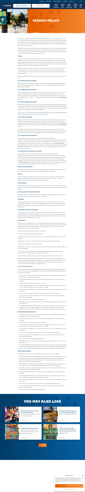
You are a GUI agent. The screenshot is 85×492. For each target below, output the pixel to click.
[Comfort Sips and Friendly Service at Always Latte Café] (61, 432)
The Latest (41, 1)
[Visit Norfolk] (7, 5)
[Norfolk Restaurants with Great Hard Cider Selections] (23, 414)
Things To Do (69, 7)
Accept (69, 485)
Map (80, 7)
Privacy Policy (72, 489)
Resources (48, 1)
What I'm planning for (22, 5)
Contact (71, 1)
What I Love (41, 5)
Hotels (62, 7)
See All (42, 445)
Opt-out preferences (66, 489)
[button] (82, 475)
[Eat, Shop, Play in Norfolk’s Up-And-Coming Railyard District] (61, 414)
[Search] (81, 1)
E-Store (65, 1)
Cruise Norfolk (57, 1)
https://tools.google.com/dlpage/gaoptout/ (38, 114)
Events (75, 7)
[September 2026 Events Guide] (23, 432)
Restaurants (56, 7)
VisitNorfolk (20, 38)
